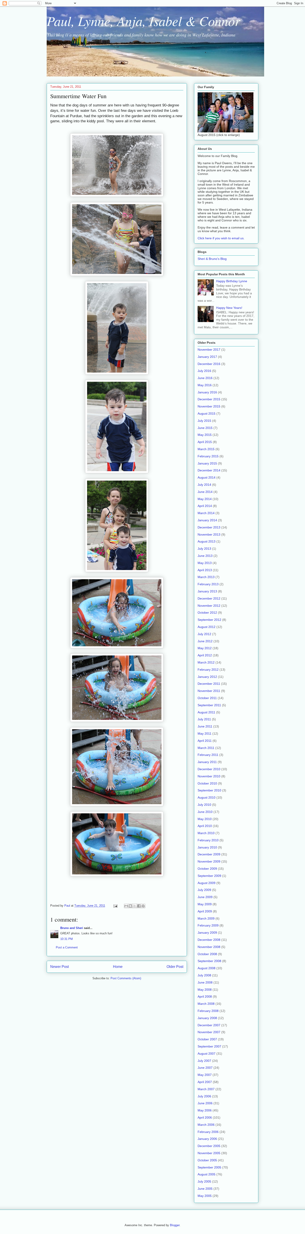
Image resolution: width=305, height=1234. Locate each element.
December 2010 (209, 769)
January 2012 (207, 676)
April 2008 (205, 996)
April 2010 (205, 826)
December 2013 (209, 527)
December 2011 (209, 683)
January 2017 (207, 356)
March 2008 (206, 1003)
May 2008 (205, 989)
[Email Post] (115, 905)
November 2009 (209, 861)
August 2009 (206, 883)
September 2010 (209, 790)
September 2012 (209, 619)
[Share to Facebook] (139, 906)
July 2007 (204, 1060)
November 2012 (209, 605)
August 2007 (206, 1053)
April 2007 (205, 1082)
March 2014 (206, 513)
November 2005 (209, 1153)
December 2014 (209, 470)
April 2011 (205, 740)
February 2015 (208, 456)
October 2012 (207, 612)
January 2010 (207, 847)
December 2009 (209, 854)
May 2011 (204, 733)
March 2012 (206, 662)
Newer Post (59, 967)
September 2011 (209, 705)
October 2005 (207, 1160)
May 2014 (205, 499)
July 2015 (204, 420)
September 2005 (209, 1167)
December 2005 (209, 1146)
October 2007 (207, 1039)
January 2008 (207, 1018)
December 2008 (209, 939)
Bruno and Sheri (71, 928)
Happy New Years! (229, 308)
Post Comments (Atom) (126, 978)
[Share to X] (134, 906)
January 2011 (207, 762)
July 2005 (204, 1181)
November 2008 (209, 947)
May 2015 (205, 435)
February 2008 (208, 1011)
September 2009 (209, 876)
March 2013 (206, 577)
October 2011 (207, 698)
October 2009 (207, 868)
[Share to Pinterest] (143, 906)
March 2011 (206, 748)
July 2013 (204, 548)
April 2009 (205, 911)
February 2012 (208, 669)
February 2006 (208, 1132)
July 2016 (204, 371)
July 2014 (204, 484)
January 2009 (207, 932)
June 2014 (205, 492)
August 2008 (206, 968)
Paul (67, 905)
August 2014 (206, 477)
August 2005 (206, 1174)
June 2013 (205, 556)
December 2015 (209, 399)
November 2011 (209, 691)
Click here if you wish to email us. (221, 238)
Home (118, 967)
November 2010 (209, 776)
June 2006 (205, 1103)
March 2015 (206, 449)
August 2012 (206, 627)
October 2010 (207, 783)
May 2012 (205, 648)
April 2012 (205, 655)
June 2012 (205, 641)
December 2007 (209, 1025)
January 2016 (207, 392)
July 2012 (204, 634)
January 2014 (207, 520)
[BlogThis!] (130, 906)
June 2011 (205, 726)
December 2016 (209, 364)
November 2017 (209, 349)
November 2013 (209, 534)
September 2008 (209, 961)
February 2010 (208, 840)
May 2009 (205, 904)
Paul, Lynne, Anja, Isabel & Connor (143, 21)
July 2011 (204, 719)
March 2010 (206, 833)
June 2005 (205, 1188)
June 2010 (205, 812)
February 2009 (208, 925)
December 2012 (209, 598)
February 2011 (208, 755)
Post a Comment (67, 947)
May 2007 (205, 1075)
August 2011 (206, 712)
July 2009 (204, 890)
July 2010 (204, 804)
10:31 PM (66, 939)
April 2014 (205, 506)
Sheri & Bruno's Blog (212, 259)
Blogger (175, 1225)
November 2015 (209, 406)
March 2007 (206, 1089)
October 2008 (207, 954)
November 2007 (209, 1032)
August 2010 (206, 797)
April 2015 (205, 442)
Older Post (175, 967)
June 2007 (205, 1067)
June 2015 (205, 428)
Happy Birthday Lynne (231, 281)
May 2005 (205, 1196)
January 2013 (207, 591)
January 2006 (207, 1139)
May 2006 (205, 1110)
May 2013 (205, 563)
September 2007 (209, 1046)
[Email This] (126, 906)
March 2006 (206, 1124)
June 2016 (205, 378)
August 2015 (206, 413)
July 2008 (204, 975)
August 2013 (206, 541)
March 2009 (206, 918)
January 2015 (207, 463)
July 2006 (204, 1096)
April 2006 (205, 1117)
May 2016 (205, 385)
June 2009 (205, 897)
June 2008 (205, 982)
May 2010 (205, 819)
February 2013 (208, 584)
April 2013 (205, 570)
